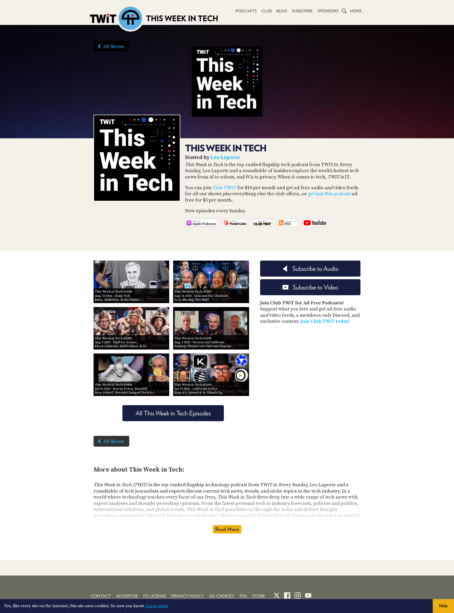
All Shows (113, 47)
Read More (227, 529)
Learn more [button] (157, 606)
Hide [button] (443, 605)
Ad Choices (221, 596)
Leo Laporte (225, 157)
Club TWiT (224, 188)
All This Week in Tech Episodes (173, 413)
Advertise (127, 596)
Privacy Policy (187, 596)
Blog (281, 11)
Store (258, 596)
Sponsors (327, 11)
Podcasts (246, 11)
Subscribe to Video (315, 287)
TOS (243, 596)
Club (266, 11)
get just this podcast (329, 194)
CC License (154, 596)
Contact (101, 596)
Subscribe (302, 11)
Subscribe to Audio (315, 268)
